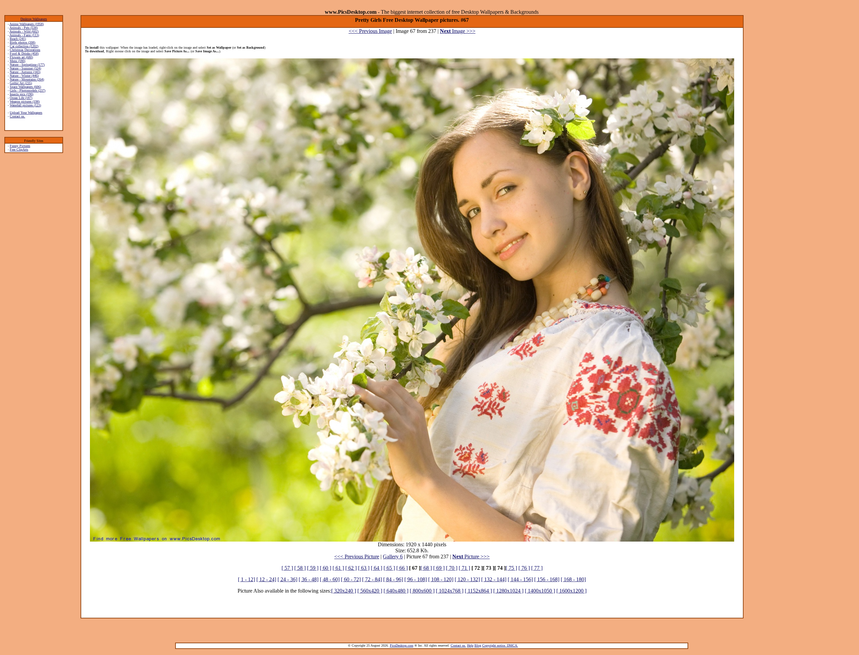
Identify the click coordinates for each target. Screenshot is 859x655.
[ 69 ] (439, 568)
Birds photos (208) (22, 42)
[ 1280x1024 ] (508, 591)
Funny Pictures (20, 146)
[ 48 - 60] (330, 579)
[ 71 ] (464, 568)
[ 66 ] (402, 568)
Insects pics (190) (21, 94)
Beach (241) (18, 39)
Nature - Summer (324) (25, 68)
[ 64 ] (376, 568)
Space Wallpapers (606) (25, 87)
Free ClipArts (19, 149)
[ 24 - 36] (287, 579)
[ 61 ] (338, 568)
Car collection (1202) (24, 46)
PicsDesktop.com (401, 645)
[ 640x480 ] (396, 591)
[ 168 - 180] (573, 579)
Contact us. (17, 116)
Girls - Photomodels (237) (27, 90)
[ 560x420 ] (369, 591)
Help (470, 645)
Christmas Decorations (25, 50)
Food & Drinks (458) (24, 53)
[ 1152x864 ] (478, 591)
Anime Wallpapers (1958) (26, 24)
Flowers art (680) (21, 57)
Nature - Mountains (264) (27, 79)
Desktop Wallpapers (33, 19)
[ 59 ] (312, 568)
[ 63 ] (363, 568)
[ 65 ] (389, 568)
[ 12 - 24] (266, 579)
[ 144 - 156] (520, 579)
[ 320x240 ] (343, 591)
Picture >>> (471, 556)
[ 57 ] (287, 568)
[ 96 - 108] (415, 579)
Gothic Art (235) (21, 83)
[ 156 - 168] (546, 579)
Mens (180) (17, 61)
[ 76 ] (524, 568)
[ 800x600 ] (422, 591)
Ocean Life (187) (21, 98)
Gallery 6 (393, 556)
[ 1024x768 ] (449, 591)
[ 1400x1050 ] (540, 591)
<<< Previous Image (370, 31)
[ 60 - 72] (351, 579)
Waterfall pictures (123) (25, 105)
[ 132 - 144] (493, 579)
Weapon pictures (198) (25, 101)
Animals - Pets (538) (23, 28)
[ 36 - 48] (308, 579)
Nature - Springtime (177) (27, 64)
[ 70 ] (451, 568)
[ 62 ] (351, 568)
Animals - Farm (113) (24, 35)
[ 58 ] (300, 568)
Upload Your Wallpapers (26, 112)
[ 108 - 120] (440, 579)
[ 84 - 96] (393, 579)
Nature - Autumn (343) (25, 72)
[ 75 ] (511, 568)
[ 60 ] (325, 568)
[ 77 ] (537, 568)
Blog (477, 645)
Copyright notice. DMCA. (500, 645)
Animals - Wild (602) (24, 31)
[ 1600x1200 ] (571, 591)
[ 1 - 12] (246, 579)
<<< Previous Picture (356, 556)
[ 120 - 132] (467, 579)
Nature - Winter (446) (24, 76)
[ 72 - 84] (372, 579)
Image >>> (457, 31)
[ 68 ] (426, 568)
